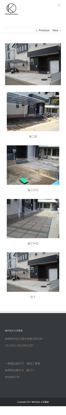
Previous (44, 30)
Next (55, 30)
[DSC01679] (33, 64)
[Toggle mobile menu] (59, 5)
